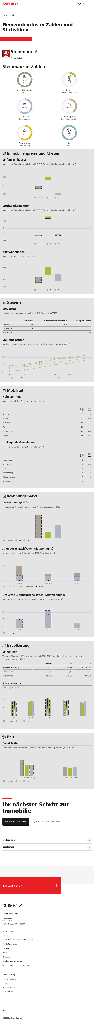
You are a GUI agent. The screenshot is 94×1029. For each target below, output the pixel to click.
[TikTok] (21, 905)
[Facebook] (10, 905)
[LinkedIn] (4, 905)
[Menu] (90, 4)
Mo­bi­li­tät (25, 116)
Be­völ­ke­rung (25, 143)
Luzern (5, 435)
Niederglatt (7, 481)
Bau (69, 143)
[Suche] (84, 4)
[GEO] (56, 885)
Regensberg (8, 473)
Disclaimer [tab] (8, 847)
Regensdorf (7, 414)
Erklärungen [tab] (9, 840)
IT (12, 1011)
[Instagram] (15, 905)
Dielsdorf (6, 468)
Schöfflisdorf (8, 460)
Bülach (5, 418)
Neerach (6, 464)
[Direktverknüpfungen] (79, 4)
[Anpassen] (36, 51)
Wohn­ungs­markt (69, 116)
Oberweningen (9, 477)
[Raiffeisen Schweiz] (10, 4)
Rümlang (6, 423)
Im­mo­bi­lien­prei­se (25, 90)
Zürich (5, 427)
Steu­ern (69, 90)
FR (8, 1011)
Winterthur (7, 431)
